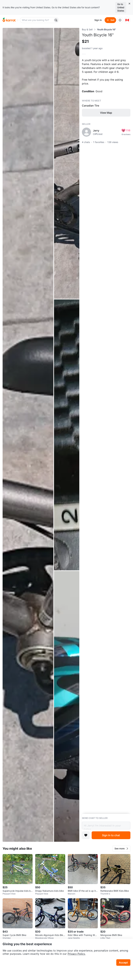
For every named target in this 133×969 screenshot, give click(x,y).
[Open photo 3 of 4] (66, 434)
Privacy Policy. (76, 953)
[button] (121, 848)
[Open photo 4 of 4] (66, 706)
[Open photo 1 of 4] (28, 435)
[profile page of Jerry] (86, 132)
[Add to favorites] (86, 835)
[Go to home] (9, 20)
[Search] (56, 20)
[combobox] (37, 20)
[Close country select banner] (129, 3)
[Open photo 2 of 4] (66, 163)
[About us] (120, 20)
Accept (123, 962)
